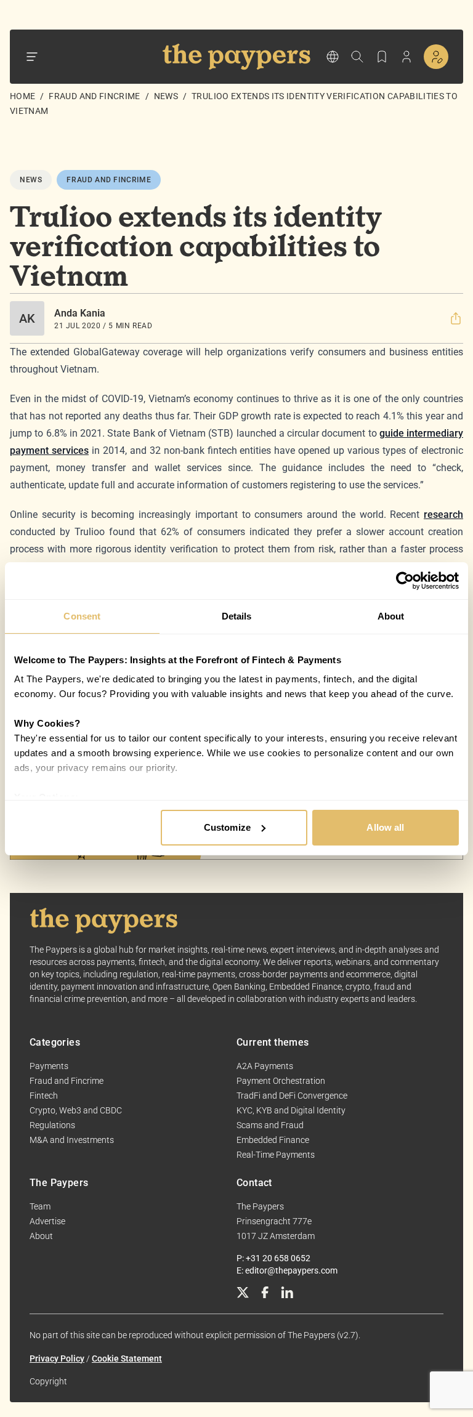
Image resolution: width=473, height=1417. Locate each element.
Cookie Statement (127, 1358)
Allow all (385, 827)
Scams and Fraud (270, 1125)
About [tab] (391, 616)
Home (22, 96)
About (41, 1236)
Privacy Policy (57, 1358)
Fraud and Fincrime (94, 96)
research (443, 514)
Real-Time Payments (275, 1155)
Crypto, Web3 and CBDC (76, 1110)
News (166, 96)
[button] (455, 318)
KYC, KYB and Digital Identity (291, 1110)
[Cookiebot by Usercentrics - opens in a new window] (405, 580)
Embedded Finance (272, 1140)
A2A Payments (264, 1066)
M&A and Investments (72, 1140)
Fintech (44, 1095)
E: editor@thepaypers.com (287, 1270)
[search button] (357, 56)
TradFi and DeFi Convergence (291, 1095)
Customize (227, 827)
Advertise (47, 1221)
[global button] (332, 56)
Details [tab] (237, 616)
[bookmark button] (381, 56)
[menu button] (32, 56)
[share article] (455, 318)
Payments (49, 1066)
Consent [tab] (81, 616)
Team (40, 1206)
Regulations (52, 1125)
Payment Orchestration (280, 1081)
